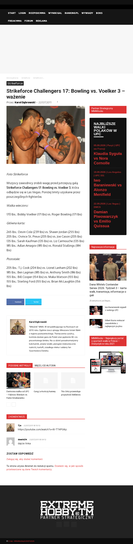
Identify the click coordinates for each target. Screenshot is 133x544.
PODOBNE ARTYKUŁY (19, 365)
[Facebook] (113, 2)
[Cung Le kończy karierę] (46, 380)
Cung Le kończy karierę (44, 391)
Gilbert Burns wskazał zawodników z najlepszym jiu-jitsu (114, 323)
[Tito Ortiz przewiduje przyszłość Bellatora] (73, 380)
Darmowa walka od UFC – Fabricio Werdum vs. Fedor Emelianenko (17, 394)
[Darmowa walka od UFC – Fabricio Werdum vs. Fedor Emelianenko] (18, 380)
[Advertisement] (66, 49)
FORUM (28, 20)
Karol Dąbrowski (25, 102)
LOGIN (22, 13)
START (12, 13)
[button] (123, 13)
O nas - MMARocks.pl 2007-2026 (21, 541)
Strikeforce (26, 78)
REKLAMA (41, 20)
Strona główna (12, 78)
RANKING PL (72, 13)
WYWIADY (87, 13)
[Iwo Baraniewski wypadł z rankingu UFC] (96, 310)
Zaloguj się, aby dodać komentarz (24, 459)
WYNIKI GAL (55, 13)
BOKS (99, 13)
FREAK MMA (15, 20)
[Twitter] (124, 2)
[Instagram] (118, 2)
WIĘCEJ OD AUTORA (45, 365)
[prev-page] (8, 404)
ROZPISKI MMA (37, 13)
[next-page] (14, 404)
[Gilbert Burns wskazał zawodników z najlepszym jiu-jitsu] (96, 323)
